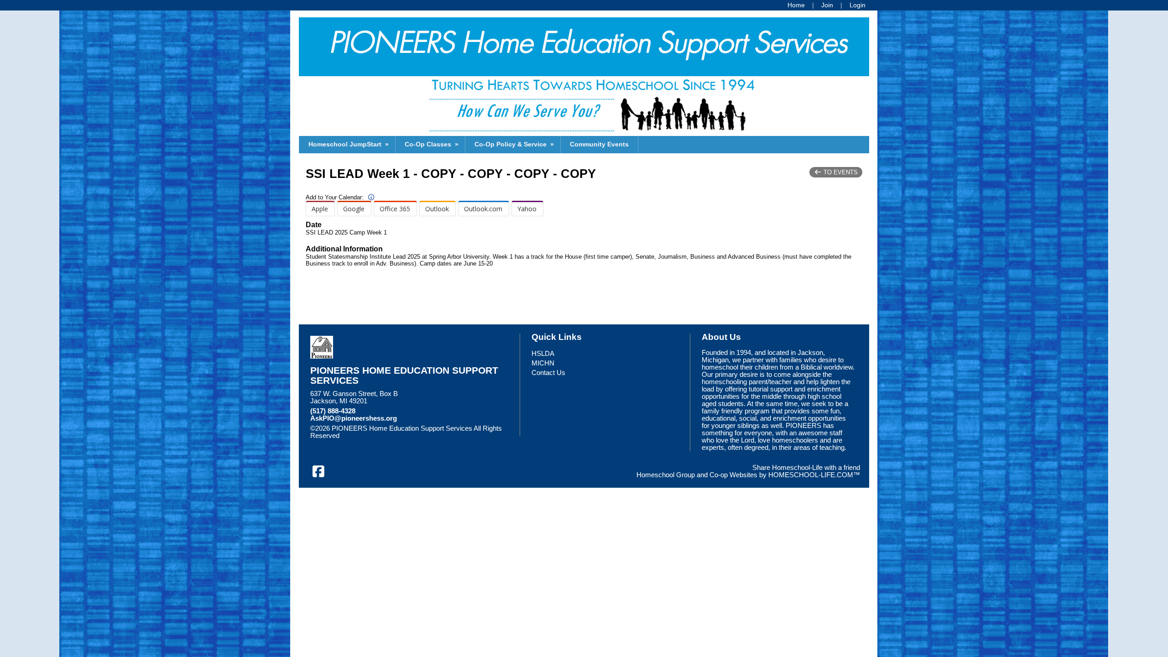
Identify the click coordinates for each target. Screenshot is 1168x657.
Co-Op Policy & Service (515, 144)
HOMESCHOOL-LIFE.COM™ (814, 475)
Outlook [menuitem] (437, 208)
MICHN (543, 363)
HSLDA (543, 353)
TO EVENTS (840, 172)
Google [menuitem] (354, 208)
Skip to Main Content (379, 435)
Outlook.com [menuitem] (483, 208)
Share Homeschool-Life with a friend (806, 467)
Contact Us (548, 372)
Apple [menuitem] (320, 208)
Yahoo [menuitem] (527, 208)
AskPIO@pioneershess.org (353, 418)
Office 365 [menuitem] (395, 208)
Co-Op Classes (432, 144)
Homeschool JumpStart (349, 144)
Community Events (599, 144)
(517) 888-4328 (332, 411)
